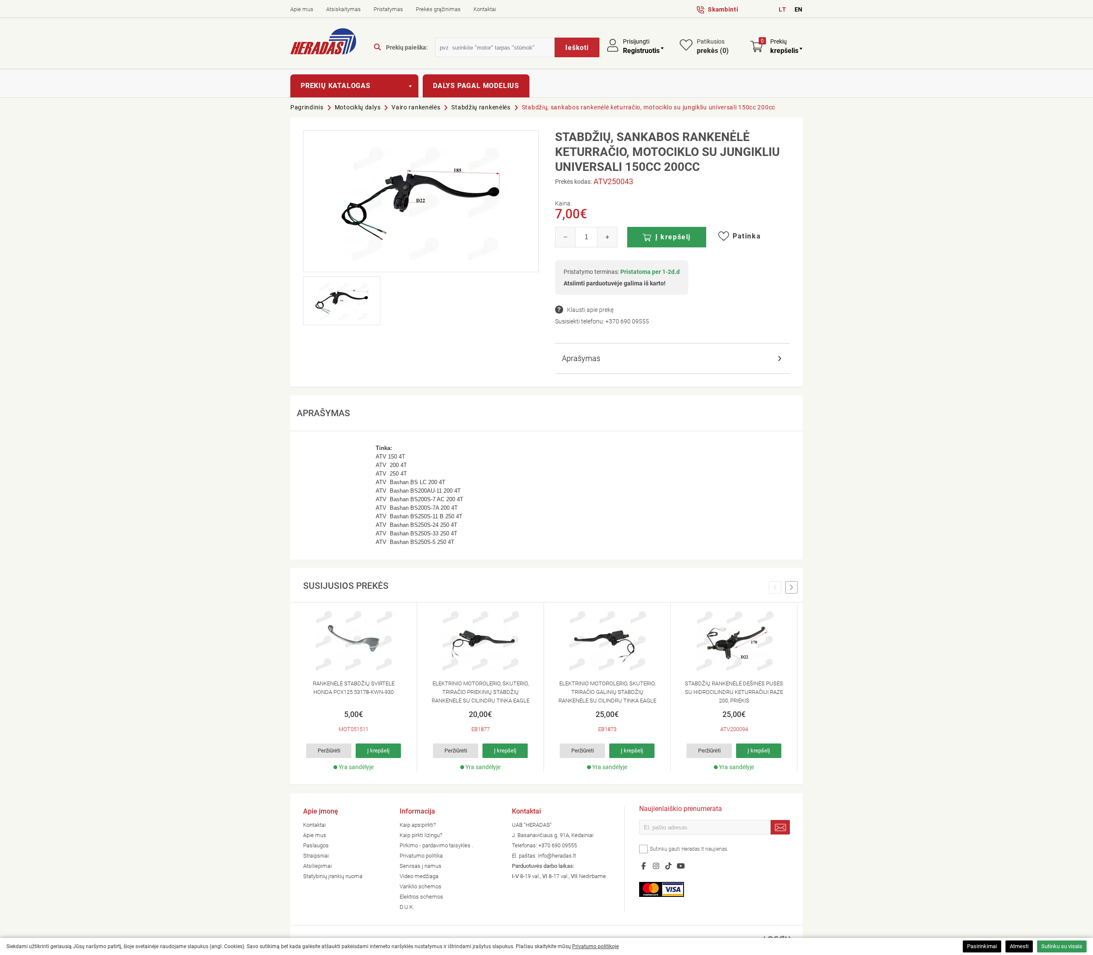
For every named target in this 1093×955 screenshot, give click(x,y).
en (799, 9)
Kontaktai (484, 9)
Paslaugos (316, 845)
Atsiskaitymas (343, 9)
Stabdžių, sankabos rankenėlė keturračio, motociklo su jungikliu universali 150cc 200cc (648, 107)
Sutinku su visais (1061, 946)
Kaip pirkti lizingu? (421, 835)
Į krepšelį (673, 237)
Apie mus (301, 9)
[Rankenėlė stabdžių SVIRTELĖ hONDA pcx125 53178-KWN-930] (353, 641)
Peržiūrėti (329, 750)
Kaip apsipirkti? (418, 825)
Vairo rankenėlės (416, 107)
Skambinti (723, 9)
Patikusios (713, 46)
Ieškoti (577, 48)
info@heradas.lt (557, 855)
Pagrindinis (307, 107)
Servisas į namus (420, 866)
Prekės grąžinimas (438, 9)
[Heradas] (323, 42)
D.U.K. (407, 907)
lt (782, 9)
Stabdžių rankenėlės (480, 107)
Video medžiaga (419, 876)
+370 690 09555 (627, 321)
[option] (353, 687)
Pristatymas (388, 9)
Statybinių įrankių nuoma (332, 876)
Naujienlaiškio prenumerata (680, 809)
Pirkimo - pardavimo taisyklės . (436, 845)
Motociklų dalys (358, 107)
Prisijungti (636, 41)
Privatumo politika (421, 855)
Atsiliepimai (317, 866)
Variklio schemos (420, 886)
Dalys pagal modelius (476, 86)
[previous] (775, 587)
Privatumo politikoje (595, 946)
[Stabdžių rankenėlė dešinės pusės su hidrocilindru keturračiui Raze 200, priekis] (734, 641)
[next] (791, 587)
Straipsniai (316, 855)
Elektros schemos (421, 896)
